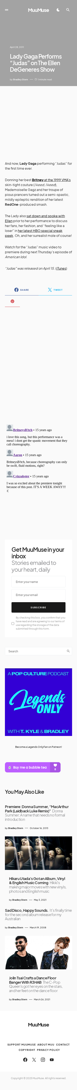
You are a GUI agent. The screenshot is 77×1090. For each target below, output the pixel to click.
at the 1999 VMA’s (51, 180)
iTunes (61, 268)
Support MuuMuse (21, 1044)
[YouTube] (52, 1060)
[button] (6, 10)
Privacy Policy (48, 1049)
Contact (63, 1044)
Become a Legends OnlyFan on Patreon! (38, 746)
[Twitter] (34, 1060)
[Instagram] (43, 1060)
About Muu (45, 1044)
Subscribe (38, 607)
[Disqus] (38, 363)
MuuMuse (38, 10)
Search (68, 651)
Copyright (27, 1049)
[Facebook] (25, 1060)
